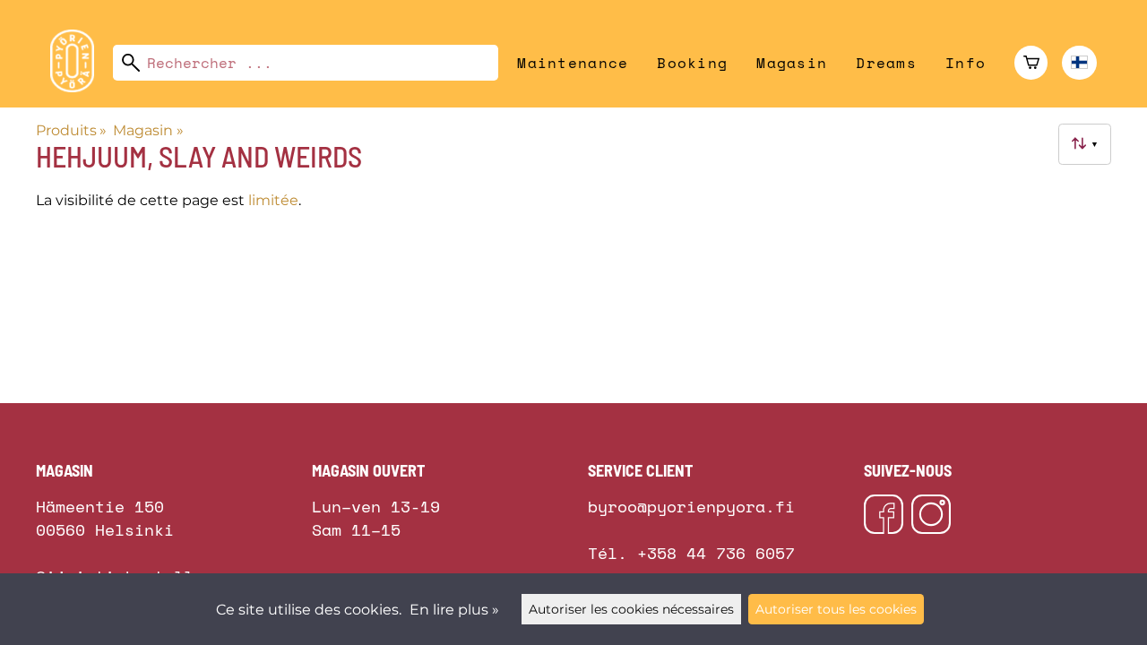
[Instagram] (931, 516)
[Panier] (1031, 63)
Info (965, 62)
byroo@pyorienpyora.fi (691, 506)
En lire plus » (454, 609)
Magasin (791, 62)
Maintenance (572, 62)
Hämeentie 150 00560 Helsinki (105, 500)
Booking (692, 62)
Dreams (886, 62)
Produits (71, 130)
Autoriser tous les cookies (836, 609)
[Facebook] (883, 516)
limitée (273, 200)
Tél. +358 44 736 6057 (691, 552)
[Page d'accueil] (79, 87)
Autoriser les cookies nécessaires (631, 609)
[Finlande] (1079, 63)
